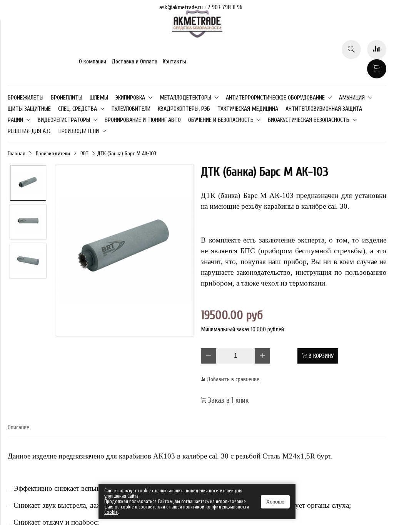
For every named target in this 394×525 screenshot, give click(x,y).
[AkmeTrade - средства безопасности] (197, 36)
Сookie (111, 512)
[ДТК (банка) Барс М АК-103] (125, 250)
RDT (84, 153)
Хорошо (275, 502)
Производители (53, 153)
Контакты (174, 61)
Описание (18, 427)
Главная (16, 153)
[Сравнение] (376, 49)
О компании (92, 61)
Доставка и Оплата (134, 61)
